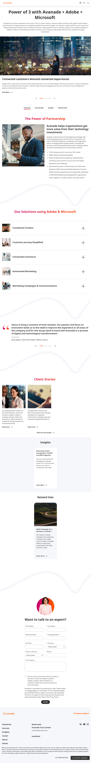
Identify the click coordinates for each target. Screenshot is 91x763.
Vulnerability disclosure (39, 728)
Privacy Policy (32, 688)
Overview (27, 108)
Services (5, 725)
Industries (6, 721)
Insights (51, 108)
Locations (36, 733)
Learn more (40, 553)
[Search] (84, 3)
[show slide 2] (45, 98)
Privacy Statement (42, 753)
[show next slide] (54, 98)
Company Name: (53, 632)
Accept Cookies (80, 758)
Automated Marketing (24, 271)
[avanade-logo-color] (7, 3)
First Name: (29, 623)
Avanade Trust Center (41, 724)
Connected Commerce (24, 256)
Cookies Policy (30, 753)
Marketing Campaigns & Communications (35, 285)
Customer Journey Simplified (28, 242)
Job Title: (28, 640)
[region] (45, 754)
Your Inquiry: (30, 657)
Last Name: (51, 623)
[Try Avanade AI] (80, 3)
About (5, 736)
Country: (50, 640)
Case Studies (39, 108)
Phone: (49, 649)
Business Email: (30, 632)
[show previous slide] (36, 98)
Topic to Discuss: (31, 649)
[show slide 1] (41, 98)
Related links (62, 108)
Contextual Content (23, 227)
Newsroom (36, 721)
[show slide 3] (50, 98)
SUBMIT (45, 699)
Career (5, 733)
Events (5, 740)
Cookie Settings (62, 757)
